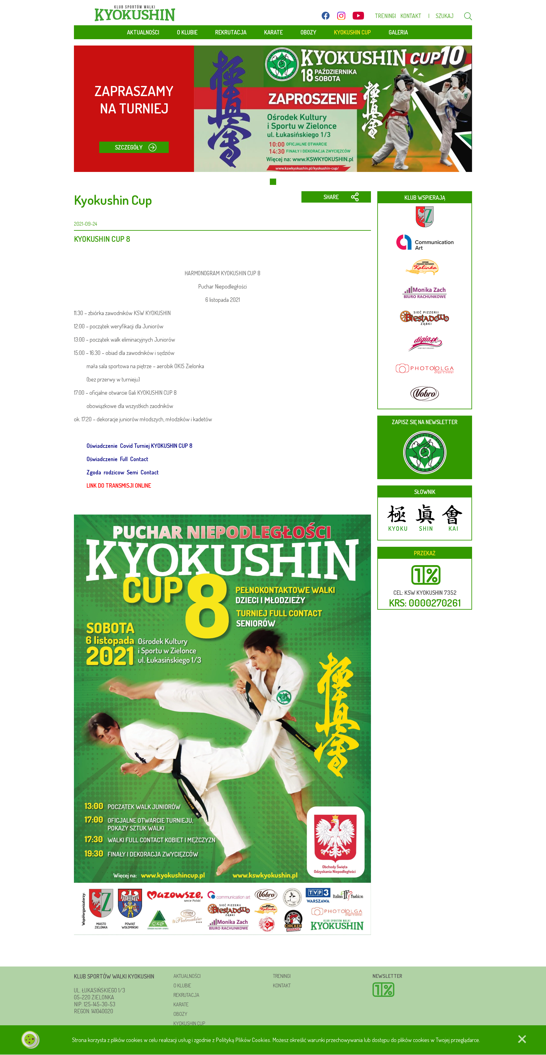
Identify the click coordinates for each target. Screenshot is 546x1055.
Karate (273, 32)
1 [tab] (273, 182)
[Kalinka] (424, 268)
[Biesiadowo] (424, 319)
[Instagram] (341, 15)
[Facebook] (325, 15)
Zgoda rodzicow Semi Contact (123, 472)
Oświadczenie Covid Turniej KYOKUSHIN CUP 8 (139, 445)
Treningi (385, 15)
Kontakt (410, 15)
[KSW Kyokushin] (135, 13)
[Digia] (424, 344)
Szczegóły (129, 147)
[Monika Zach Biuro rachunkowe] (424, 293)
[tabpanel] (273, 109)
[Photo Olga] (424, 369)
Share (331, 196)
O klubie (187, 32)
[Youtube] (358, 15)
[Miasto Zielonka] (424, 217)
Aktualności (143, 32)
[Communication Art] (424, 243)
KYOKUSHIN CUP (352, 32)
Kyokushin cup (189, 1023)
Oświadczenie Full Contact (117, 458)
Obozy (308, 32)
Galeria (398, 32)
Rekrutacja (230, 32)
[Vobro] (424, 394)
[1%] (420, 990)
